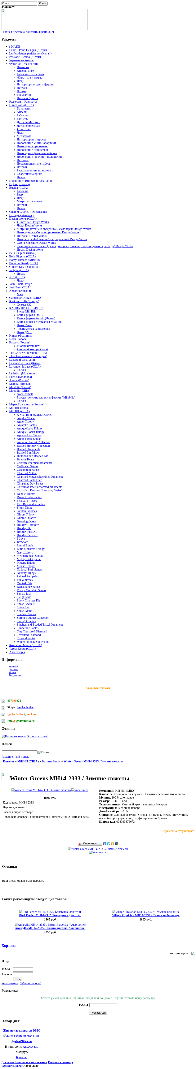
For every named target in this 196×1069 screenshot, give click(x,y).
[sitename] (45, 29)
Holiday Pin (24, 528)
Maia (20, 294)
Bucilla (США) (18, 187)
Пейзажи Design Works (32, 235)
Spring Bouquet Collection (33, 617)
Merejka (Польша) (20, 383)
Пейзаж (22, 87)
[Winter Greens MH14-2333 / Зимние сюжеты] (49, 790)
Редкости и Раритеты (23, 101)
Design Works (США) (23, 218)
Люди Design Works (29, 225)
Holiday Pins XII (27, 535)
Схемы (21, 401)
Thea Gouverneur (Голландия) (28, 356)
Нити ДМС (24, 332)
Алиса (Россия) (19, 380)
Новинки (23, 67)
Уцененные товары (21, 60)
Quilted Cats (24, 583)
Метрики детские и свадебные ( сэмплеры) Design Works (54, 229)
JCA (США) (17, 277)
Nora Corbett (25, 394)
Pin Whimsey (25, 579)
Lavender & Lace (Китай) (25, 363)
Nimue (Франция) (20, 335)
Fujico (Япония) (19, 184)
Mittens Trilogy (26, 562)
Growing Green (26, 521)
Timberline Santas (27, 628)
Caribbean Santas (27, 466)
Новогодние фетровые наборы (37, 153)
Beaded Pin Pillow (28, 452)
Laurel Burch (25, 545)
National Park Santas (29, 569)
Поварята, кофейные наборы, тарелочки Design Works (52, 239)
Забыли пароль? (30, 983)
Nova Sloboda (18, 339)
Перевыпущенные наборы (34, 163)
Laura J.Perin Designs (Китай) (28, 50)
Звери (20, 194)
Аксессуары (17, 652)
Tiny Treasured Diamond (32, 631)
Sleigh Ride (24, 597)
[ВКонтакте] (105, 843)
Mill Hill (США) (19, 411)
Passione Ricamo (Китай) (25, 56)
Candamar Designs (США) (25, 297)
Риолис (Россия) (19, 342)
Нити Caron (24, 325)
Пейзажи (23, 160)
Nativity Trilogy (26, 573)
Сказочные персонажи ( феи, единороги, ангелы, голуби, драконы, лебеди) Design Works (75, 246)
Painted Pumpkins (28, 576)
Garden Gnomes (27, 511)
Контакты (31, 31)
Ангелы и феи (26, 70)
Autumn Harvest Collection (33, 442)
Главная (7, 31)
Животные (24, 129)
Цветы (21, 177)
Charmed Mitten (27, 473)
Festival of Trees (27, 500)
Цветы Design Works (30, 249)
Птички (22, 167)
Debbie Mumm (26, 493)
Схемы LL (23, 370)
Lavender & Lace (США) (25, 366)
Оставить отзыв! (37, 736)
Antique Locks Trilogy (30, 431)
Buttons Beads (25, 459)
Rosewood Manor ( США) (25, 645)
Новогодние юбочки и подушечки (39, 156)
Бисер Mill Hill (26, 311)
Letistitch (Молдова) (22, 373)
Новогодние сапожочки (32, 149)
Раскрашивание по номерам (35, 170)
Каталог (8, 761)
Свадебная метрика (29, 173)
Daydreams (24, 108)
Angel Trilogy (25, 421)
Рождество (24, 94)
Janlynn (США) (19, 270)
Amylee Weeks (26, 418)
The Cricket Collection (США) (28, 352)
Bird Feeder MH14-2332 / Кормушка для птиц (50, 915)
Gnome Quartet (26, 517)
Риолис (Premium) (28, 345)
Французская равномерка (33, 328)
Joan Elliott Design (20, 284)
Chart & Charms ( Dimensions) (28, 211)
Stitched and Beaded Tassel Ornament (40, 624)
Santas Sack (24, 593)
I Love (21, 538)
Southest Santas (26, 614)
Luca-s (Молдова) (20, 376)
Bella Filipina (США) (22, 256)
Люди (20, 81)
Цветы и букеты (27, 98)
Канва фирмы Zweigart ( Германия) (39, 321)
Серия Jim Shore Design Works (36, 242)
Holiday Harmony (28, 524)
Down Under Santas (29, 497)
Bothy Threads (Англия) (24, 259)
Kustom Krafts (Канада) (24, 301)
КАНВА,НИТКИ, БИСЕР (26, 308)
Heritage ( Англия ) (21, 215)
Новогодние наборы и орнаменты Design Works (48, 232)
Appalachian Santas (29, 435)
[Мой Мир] (117, 843)
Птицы (21, 91)
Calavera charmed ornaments (34, 462)
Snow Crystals (25, 604)
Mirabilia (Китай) (20, 387)
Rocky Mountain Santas (31, 590)
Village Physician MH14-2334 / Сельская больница (146, 915)
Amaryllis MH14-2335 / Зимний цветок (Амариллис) (50, 928)
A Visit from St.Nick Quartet (34, 414)
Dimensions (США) (21, 105)
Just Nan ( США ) (20, 287)
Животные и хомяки (30, 77)
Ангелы (22, 112)
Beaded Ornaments (28, 449)
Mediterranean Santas (30, 555)
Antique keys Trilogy (29, 428)
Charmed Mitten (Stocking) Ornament (40, 476)
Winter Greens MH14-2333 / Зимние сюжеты (93, 761)
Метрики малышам (29, 201)
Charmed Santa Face (29, 480)
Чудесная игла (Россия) (24, 63)
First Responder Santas (31, 504)
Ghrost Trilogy (26, 514)
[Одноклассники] (113, 843)
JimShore (22, 542)
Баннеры (22, 118)
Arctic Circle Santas (29, 438)
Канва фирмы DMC (30, 315)
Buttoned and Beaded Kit (32, 456)
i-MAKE (14, 46)
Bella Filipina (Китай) (22, 253)
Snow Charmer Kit (28, 600)
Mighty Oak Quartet (29, 559)
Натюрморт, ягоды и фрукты (35, 84)
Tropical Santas (26, 638)
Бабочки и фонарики (30, 74)
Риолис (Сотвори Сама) (32, 349)
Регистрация (10, 983)
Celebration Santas (28, 469)
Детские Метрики (28, 122)
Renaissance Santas (28, 586)
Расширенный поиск (15, 756)
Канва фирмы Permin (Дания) (36, 318)
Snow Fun (23, 607)
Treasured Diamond (29, 634)
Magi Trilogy (25, 552)
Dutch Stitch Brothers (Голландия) (30, 180)
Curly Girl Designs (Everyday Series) (39, 490)
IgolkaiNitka (25, 707)
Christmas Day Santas (30, 483)
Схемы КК (24, 304)
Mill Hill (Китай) (19, 407)
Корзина (9, 946)
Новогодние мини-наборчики (36, 142)
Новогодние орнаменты (32, 146)
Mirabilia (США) (19, 390)
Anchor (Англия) (20, 290)
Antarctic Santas (27, 425)
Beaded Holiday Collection (33, 445)
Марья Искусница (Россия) (26, 404)
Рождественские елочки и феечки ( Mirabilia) (46, 397)
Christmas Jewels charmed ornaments (39, 487)
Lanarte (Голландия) (22, 359)
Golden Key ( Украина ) (24, 266)
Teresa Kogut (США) (22, 648)
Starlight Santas (26, 621)
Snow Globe (24, 610)
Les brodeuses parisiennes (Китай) (30, 53)
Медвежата (24, 136)
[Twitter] (109, 843)
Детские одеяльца (28, 125)
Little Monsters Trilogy (31, 548)
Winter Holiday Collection (33, 641)
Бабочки (22, 115)
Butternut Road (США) (23, 263)
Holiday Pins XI (27, 531)
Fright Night (24, 507)
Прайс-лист (46, 31)
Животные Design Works (33, 222)
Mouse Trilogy (26, 566)
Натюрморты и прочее (31, 139)
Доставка (19, 31)
